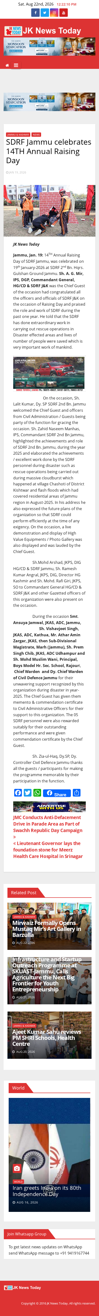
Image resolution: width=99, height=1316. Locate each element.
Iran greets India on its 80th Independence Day (47, 1190)
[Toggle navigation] (16, 65)
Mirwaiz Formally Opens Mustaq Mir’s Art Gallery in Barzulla (46, 929)
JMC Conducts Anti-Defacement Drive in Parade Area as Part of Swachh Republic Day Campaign (47, 824)
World (18, 1181)
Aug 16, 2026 (27, 1202)
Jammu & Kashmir (18, 134)
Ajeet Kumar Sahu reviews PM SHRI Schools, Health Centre (46, 1038)
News (36, 134)
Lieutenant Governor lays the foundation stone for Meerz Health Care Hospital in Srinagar (48, 849)
